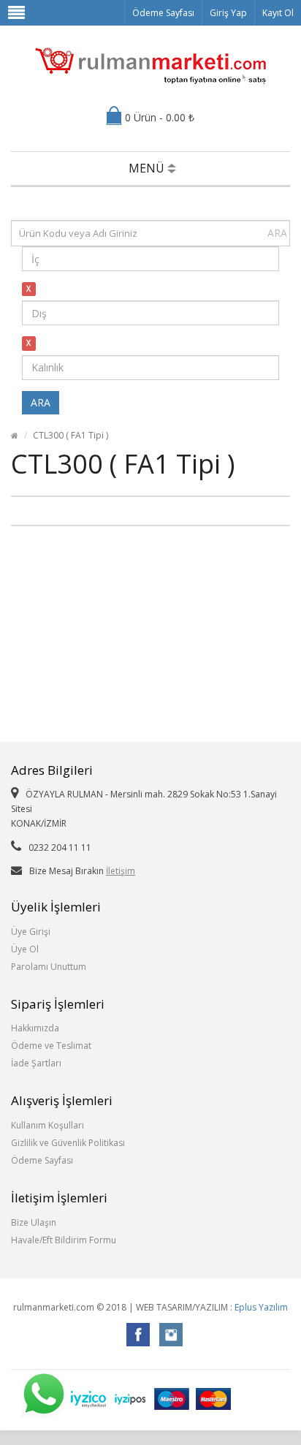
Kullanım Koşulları (47, 1125)
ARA (277, 233)
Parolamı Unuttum (48, 966)
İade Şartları (36, 1063)
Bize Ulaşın (33, 1222)
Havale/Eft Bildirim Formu (63, 1240)
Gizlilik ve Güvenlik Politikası (68, 1143)
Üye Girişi (30, 931)
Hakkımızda (35, 1028)
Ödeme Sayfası (163, 13)
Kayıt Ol (278, 13)
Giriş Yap (228, 13)
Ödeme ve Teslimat (51, 1045)
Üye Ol (25, 949)
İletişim (120, 871)
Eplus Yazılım (261, 1307)
